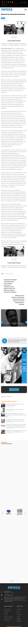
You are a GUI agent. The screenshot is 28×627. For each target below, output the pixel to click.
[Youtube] (8, 2)
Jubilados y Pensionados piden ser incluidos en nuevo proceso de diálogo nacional (16, 431)
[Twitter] (2, 2)
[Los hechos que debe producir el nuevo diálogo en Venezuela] (3, 405)
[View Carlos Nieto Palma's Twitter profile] (12, 37)
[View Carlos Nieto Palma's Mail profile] (15, 37)
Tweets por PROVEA (6, 396)
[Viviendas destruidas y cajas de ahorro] (3, 410)
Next (26, 322)
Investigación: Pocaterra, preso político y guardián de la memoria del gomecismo (15, 420)
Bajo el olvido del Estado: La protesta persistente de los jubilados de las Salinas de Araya (16, 415)
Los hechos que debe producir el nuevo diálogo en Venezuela (15, 404)
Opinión (3, 18)
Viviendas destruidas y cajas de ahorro (15, 409)
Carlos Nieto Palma (9, 273)
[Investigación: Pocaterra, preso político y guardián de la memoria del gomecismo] (3, 421)
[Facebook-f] (4, 2)
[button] (25, 9)
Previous (2, 322)
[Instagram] (6, 2)
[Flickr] (12, 2)
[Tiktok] (10, 2)
